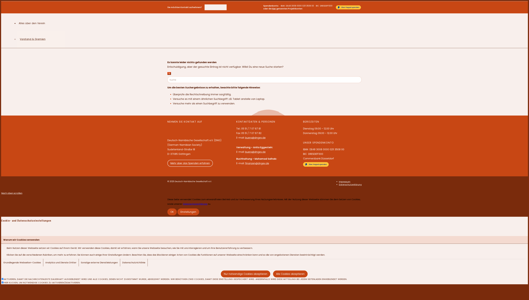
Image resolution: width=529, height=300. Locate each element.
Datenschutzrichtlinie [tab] (133, 262)
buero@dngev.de (218, 8)
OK (172, 212)
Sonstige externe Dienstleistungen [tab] (99, 262)
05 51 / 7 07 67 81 (218, 5)
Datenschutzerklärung (195, 204)
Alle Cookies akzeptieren (290, 274)
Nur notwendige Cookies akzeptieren (245, 274)
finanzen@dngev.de (257, 163)
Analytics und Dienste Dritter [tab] (60, 262)
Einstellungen (188, 212)
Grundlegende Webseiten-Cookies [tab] (22, 262)
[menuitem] (218, 5)
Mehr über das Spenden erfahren (190, 163)
